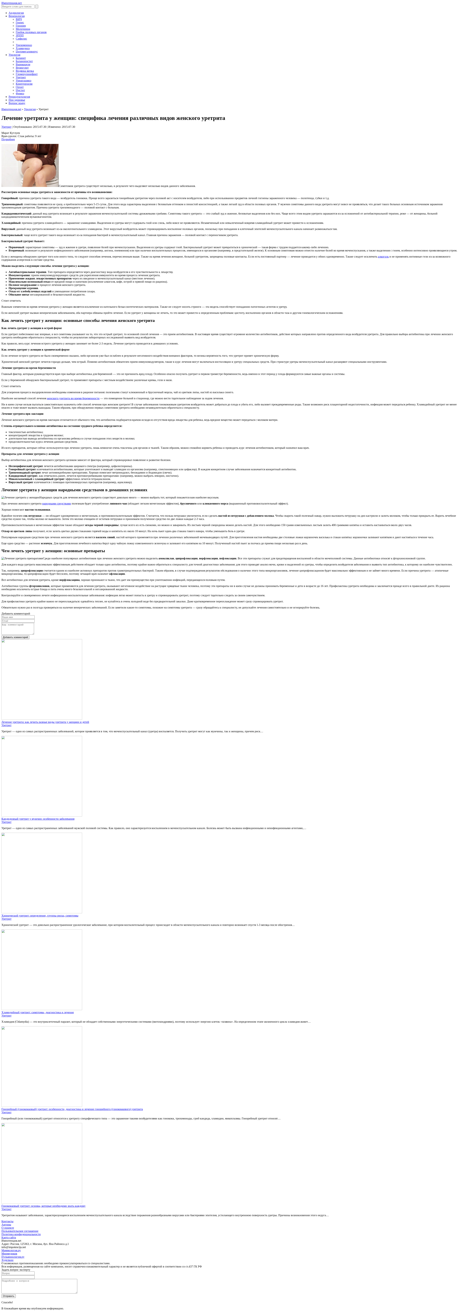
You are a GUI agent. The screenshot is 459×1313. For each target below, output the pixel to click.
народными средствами (56, 503)
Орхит (20, 87)
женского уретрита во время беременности (73, 398)
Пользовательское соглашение (19, 1231)
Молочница (23, 28)
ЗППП (20, 35)
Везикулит (22, 67)
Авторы (6, 1224)
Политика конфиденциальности (21, 1234)
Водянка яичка (25, 70)
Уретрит (21, 77)
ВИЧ (19, 19)
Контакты (7, 1221)
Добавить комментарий (15, 637)
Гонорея (21, 25)
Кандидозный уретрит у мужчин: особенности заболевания (37, 818)
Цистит (20, 90)
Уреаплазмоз (23, 80)
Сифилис (21, 38)
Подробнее (8, 139)
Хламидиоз (23, 48)
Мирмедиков (9, 1253)
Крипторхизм (24, 83)
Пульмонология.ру (12, 1256)
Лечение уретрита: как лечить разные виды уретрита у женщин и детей (45, 722)
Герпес (20, 22)
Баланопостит (24, 61)
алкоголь (383, 256)
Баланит (21, 58)
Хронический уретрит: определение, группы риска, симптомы (39, 915)
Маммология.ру (11, 1250)
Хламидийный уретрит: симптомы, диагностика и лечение (37, 1012)
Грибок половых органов (31, 32)
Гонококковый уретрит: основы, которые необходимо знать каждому (43, 1205)
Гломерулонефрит (27, 74)
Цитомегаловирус (27, 51)
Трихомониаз (24, 45)
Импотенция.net (11, 109)
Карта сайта (8, 1237)
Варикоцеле (23, 64)
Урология (30, 109)
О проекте (7, 1227)
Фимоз (20, 93)
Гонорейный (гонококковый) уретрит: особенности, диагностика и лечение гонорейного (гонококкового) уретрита (72, 1109)
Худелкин (7, 1260)
